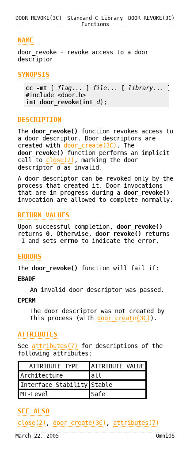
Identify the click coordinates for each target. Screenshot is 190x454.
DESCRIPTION (39, 120)
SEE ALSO (33, 411)
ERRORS (30, 257)
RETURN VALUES (43, 215)
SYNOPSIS (33, 75)
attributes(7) (55, 345)
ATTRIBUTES (37, 334)
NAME (26, 40)
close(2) (60, 159)
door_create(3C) (90, 145)
